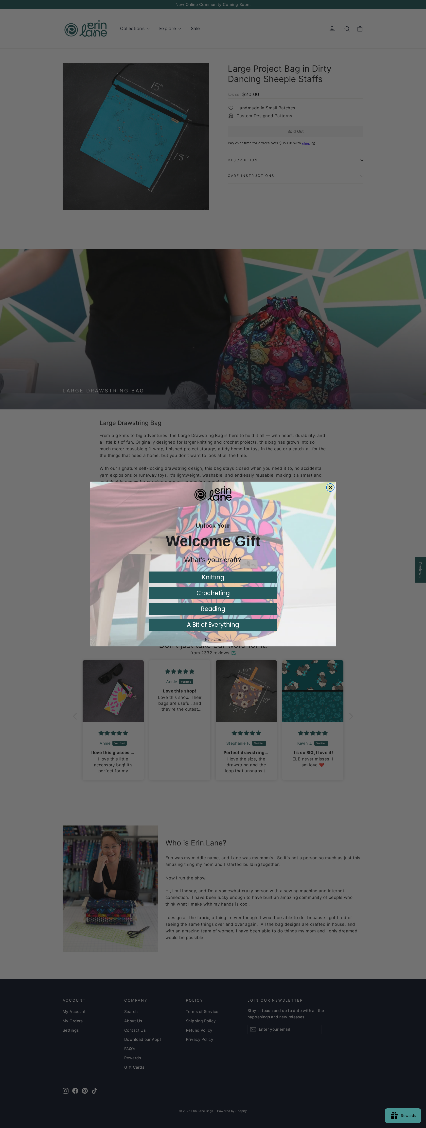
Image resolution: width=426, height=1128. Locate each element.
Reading (213, 609)
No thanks (213, 639)
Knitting (213, 577)
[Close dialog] (330, 487)
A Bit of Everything (213, 625)
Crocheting (213, 593)
